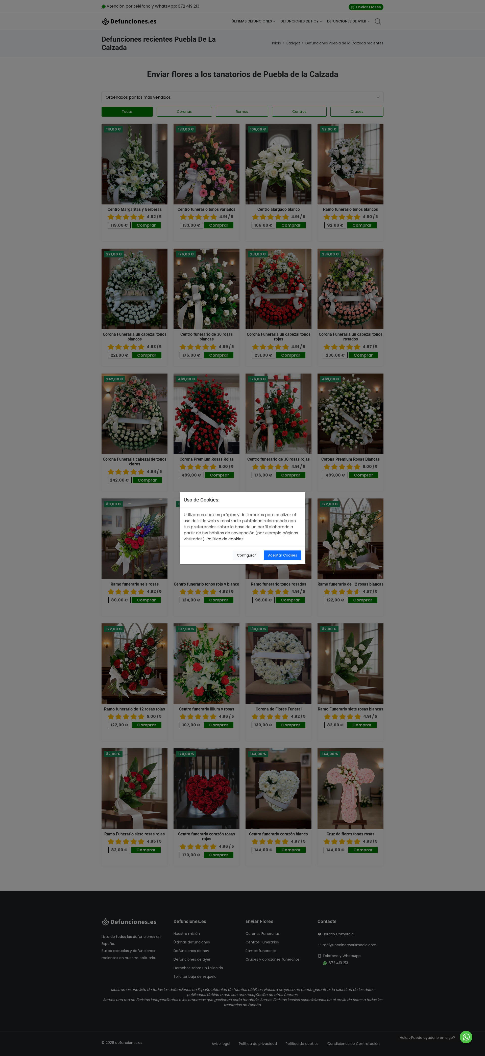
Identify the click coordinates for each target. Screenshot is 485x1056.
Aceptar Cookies (282, 555)
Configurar (246, 555)
